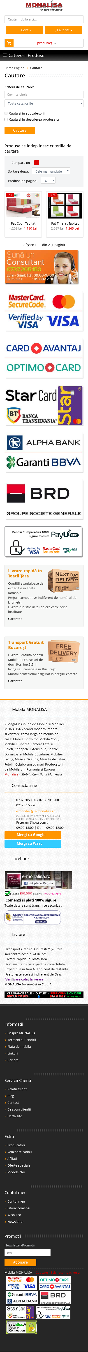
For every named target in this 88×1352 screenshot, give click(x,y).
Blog (10, 1096)
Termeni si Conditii (21, 1040)
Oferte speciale (18, 1165)
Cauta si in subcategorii (27, 113)
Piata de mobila (19, 1046)
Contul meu (16, 1201)
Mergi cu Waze (29, 843)
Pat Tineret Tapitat (65, 223)
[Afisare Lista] (42, 162)
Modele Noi (16, 1172)
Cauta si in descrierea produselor (34, 119)
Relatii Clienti (17, 1089)
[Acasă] (44, 9)
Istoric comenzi (18, 1208)
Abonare (20, 1262)
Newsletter (15, 1221)
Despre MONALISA (21, 1033)
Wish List (14, 1215)
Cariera (13, 1060)
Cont (24, 30)
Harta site (14, 1116)
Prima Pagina (14, 68)
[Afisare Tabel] (36, 162)
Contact (13, 1102)
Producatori (16, 1145)
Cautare (36, 68)
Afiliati (12, 1158)
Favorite (64, 30)
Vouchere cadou (19, 1152)
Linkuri (12, 1053)
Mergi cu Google (30, 834)
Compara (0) (20, 162)
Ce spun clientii (19, 1109)
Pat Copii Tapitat (23, 223)
